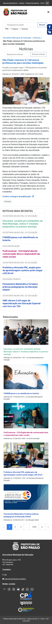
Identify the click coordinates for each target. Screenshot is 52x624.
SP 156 (42, 3)
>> (42, 527)
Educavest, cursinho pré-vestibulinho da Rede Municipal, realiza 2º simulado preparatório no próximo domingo (23, 224)
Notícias (25, 29)
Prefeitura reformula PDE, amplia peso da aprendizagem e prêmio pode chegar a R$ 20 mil (22, 270)
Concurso (7, 201)
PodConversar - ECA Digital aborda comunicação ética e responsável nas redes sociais (21, 254)
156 (5, 575)
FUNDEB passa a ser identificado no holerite (20, 239)
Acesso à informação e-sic (10, 3)
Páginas (15, 29)
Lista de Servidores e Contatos (15, 579)
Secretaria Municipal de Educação (17, 38)
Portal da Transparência (32, 3)
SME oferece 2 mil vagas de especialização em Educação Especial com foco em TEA (22, 303)
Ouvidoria (21, 3)
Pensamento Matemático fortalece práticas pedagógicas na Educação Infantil (20, 287)
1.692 (34, 527)
